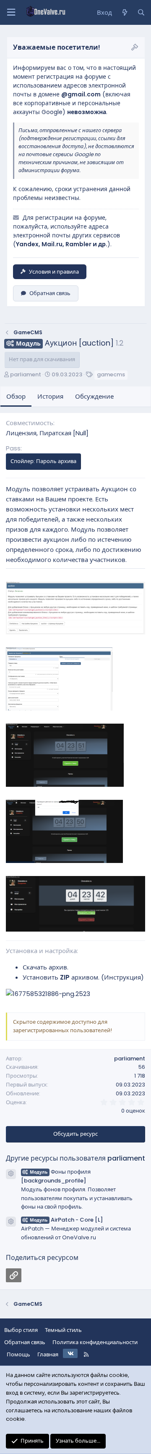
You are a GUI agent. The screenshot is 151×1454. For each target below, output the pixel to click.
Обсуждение (94, 396)
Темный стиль (63, 1330)
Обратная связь (49, 293)
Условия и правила (54, 272)
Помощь (18, 1354)
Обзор (16, 396)
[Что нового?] (124, 13)
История (50, 396)
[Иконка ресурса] (11, 1174)
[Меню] (11, 12)
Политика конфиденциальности (95, 1342)
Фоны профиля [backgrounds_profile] (56, 1176)
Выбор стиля (21, 1330)
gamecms (111, 374)
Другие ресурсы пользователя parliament (75, 1158)
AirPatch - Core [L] (66, 1220)
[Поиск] (141, 13)
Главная (47, 1354)
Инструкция (122, 977)
